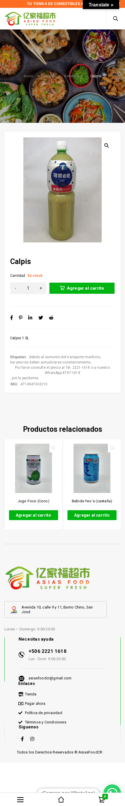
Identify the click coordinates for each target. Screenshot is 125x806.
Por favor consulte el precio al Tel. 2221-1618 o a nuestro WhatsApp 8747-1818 (62, 370)
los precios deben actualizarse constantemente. (50, 362)
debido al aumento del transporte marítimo (64, 357)
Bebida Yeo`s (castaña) (92, 501)
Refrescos (73, 76)
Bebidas (49, 76)
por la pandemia (25, 378)
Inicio (28, 76)
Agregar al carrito (85, 288)
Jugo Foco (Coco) (33, 501)
